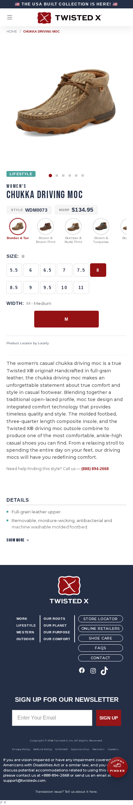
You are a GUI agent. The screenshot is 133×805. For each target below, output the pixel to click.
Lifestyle (26, 625)
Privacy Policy (21, 749)
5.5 (14, 270)
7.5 (81, 270)
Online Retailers (100, 628)
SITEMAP (61, 749)
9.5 (48, 287)
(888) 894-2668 (95, 469)
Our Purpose (57, 632)
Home (11, 31)
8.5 (14, 287)
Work (21, 618)
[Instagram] (93, 671)
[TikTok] (104, 671)
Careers (113, 749)
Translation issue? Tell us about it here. (66, 792)
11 (81, 287)
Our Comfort (57, 639)
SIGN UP (108, 717)
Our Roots (54, 618)
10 (64, 287)
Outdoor (25, 639)
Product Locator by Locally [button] (27, 343)
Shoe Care (100, 638)
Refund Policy (42, 749)
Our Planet (55, 625)
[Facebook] (82, 671)
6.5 (48, 270)
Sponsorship (80, 749)
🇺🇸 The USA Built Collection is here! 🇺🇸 (66, 4)
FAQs (100, 648)
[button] (50, 175)
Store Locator (100, 619)
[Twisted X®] (66, 18)
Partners (98, 749)
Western (25, 632)
